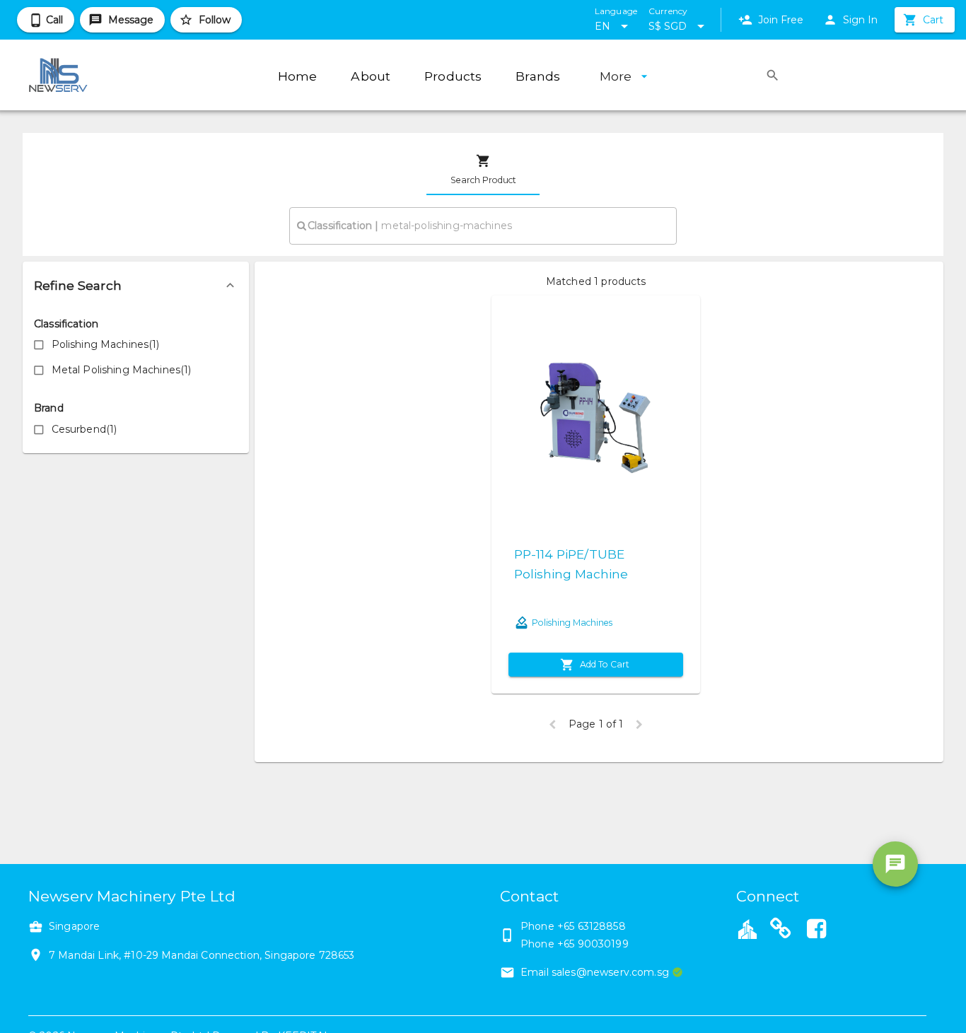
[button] (136, 286)
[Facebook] (816, 930)
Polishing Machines (572, 622)
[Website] (780, 930)
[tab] (483, 169)
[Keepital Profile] (747, 928)
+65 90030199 (593, 944)
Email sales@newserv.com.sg (594, 972)
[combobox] (483, 225)
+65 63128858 (591, 926)
